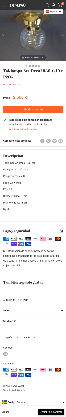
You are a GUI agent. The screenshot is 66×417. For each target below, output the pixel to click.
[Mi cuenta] (53, 5)
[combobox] (33, 402)
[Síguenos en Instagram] (5, 354)
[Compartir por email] (60, 140)
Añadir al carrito (33, 109)
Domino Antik (11, 84)
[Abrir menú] (4, 5)
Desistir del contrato (51, 411)
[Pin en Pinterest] (48, 140)
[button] (53, 11)
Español (9, 337)
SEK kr (27, 337)
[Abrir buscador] (47, 5)
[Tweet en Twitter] (54, 140)
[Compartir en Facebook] (42, 140)
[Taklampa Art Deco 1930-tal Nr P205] (27, 66)
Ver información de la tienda (24, 129)
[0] (60, 5)
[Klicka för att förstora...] (33, 35)
